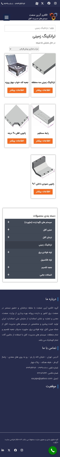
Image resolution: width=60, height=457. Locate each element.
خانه (52, 28)
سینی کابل (30, 229)
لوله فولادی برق (30, 252)
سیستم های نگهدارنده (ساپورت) (30, 222)
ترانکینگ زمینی (45, 245)
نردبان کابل (30, 237)
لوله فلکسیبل (46, 260)
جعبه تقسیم (30, 267)
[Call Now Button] (52, 450)
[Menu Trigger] (6, 17)
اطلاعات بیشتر (43, 90)
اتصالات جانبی (30, 275)
